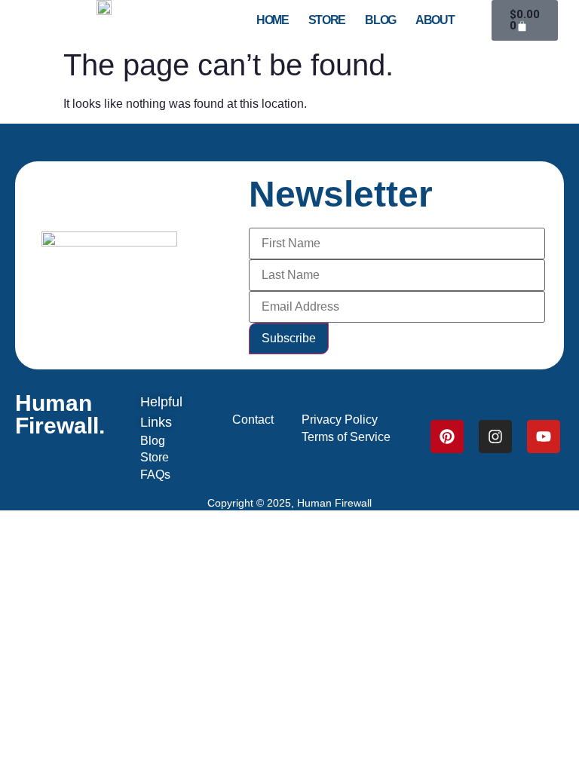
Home (272, 20)
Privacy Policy (340, 419)
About (435, 20)
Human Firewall (334, 503)
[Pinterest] (447, 436)
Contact (253, 419)
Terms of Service (346, 436)
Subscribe (289, 338)
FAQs (155, 474)
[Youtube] (543, 436)
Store (327, 20)
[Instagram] (495, 436)
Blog (380, 20)
